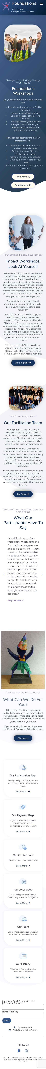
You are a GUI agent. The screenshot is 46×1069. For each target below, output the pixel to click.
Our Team (23, 926)
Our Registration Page (23, 775)
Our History (23, 964)
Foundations (24, 3)
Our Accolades (23, 889)
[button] (41, 3)
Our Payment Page (23, 815)
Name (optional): (10, 1012)
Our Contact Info (23, 855)
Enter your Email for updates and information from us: (18, 1002)
